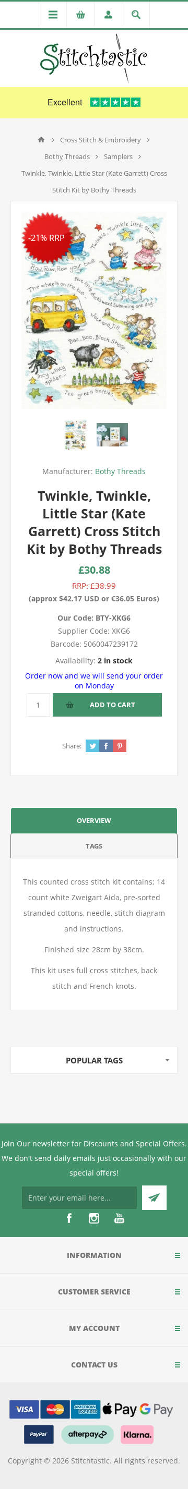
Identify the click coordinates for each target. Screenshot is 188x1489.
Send (154, 1197)
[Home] (41, 139)
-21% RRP (46, 238)
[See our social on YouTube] (119, 1218)
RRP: (80, 585)
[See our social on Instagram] (94, 1218)
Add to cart (112, 704)
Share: (71, 745)
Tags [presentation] (94, 846)
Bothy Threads (120, 471)
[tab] (94, 820)
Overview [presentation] (94, 820)
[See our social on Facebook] (69, 1218)
